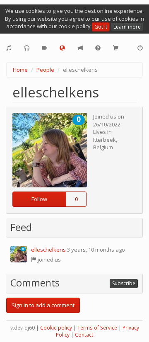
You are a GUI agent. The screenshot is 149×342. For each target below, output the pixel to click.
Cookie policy (56, 327)
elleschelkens (48, 249)
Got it (100, 26)
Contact (84, 334)
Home (20, 69)
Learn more (127, 26)
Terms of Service (97, 327)
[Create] (9, 48)
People (45, 69)
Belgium (103, 147)
